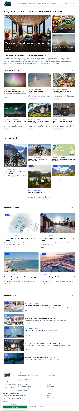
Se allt (72, 70)
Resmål (29, 3)
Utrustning (54, 3)
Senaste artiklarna (23, 3)
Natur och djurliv (50, 391)
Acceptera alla (15, 407)
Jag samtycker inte (15, 404)
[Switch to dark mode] (74, 3)
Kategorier (50, 373)
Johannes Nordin (56, 89)
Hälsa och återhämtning (57, 128)
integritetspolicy (6, 401)
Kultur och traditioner (57, 35)
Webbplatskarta (40, 406)
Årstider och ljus (56, 16)
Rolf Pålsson (6, 89)
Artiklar (20, 373)
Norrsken (6, 97)
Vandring (34, 3)
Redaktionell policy (32, 406)
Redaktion (35, 373)
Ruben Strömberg (7, 119)
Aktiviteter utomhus (46, 3)
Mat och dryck (55, 99)
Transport (6, 128)
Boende (39, 3)
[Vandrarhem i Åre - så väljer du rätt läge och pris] (27, 33)
